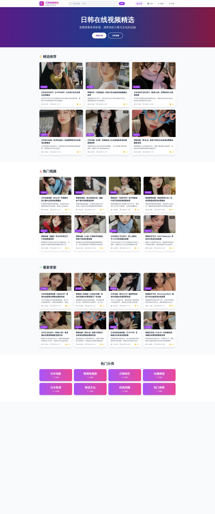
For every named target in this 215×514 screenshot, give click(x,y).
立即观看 (115, 35)
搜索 (121, 3)
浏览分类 (99, 35)
